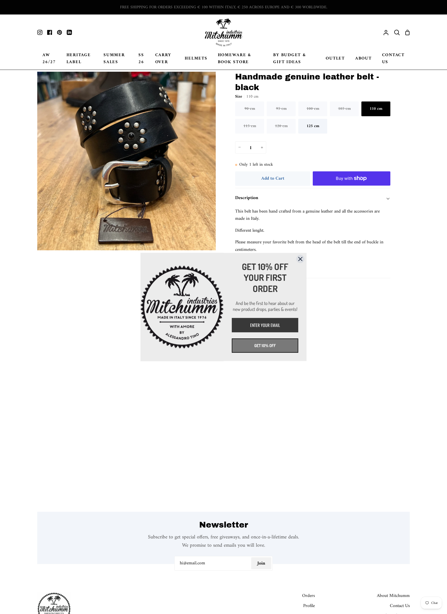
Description (246, 198)
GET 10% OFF (265, 345)
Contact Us (400, 606)
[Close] (300, 259)
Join (261, 563)
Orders (308, 596)
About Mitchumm (393, 596)
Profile (309, 606)
